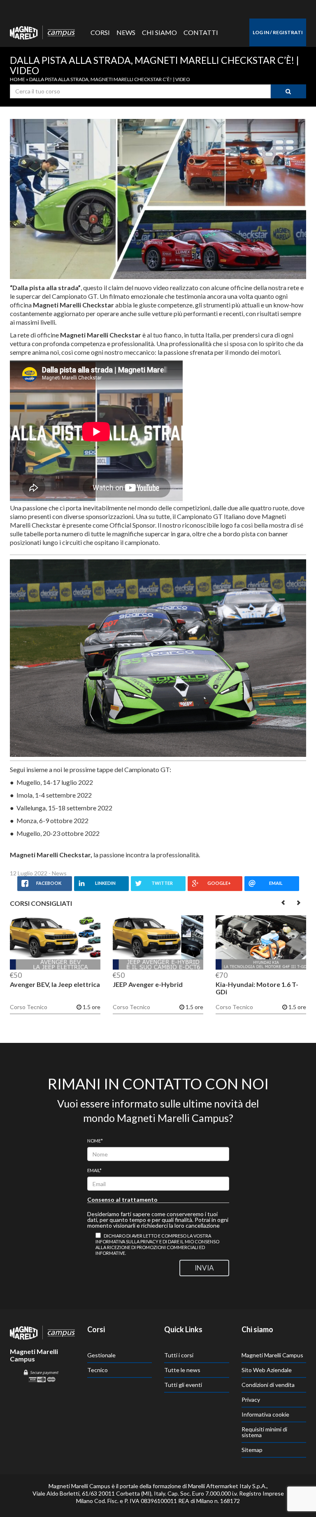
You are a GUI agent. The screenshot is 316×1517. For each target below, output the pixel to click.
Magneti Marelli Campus (272, 1355)
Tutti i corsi (178, 1355)
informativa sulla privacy (126, 1241)
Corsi (100, 32)
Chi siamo (159, 32)
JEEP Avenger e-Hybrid (148, 984)
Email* (94, 1170)
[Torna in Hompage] (42, 1331)
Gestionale (101, 1355)
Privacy (251, 1399)
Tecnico (97, 1369)
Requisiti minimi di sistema (264, 1432)
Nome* (95, 1140)
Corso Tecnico (28, 1007)
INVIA (204, 1267)
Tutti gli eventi (183, 1384)
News (125, 32)
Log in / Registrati (278, 32)
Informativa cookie (265, 1414)
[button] (283, 902)
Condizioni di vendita (268, 1384)
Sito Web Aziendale (267, 1369)
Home (17, 79)
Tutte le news (182, 1369)
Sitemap (252, 1449)
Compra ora (55, 945)
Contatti (201, 32)
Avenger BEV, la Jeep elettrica (55, 984)
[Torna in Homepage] (42, 30)
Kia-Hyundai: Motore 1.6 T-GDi (257, 988)
